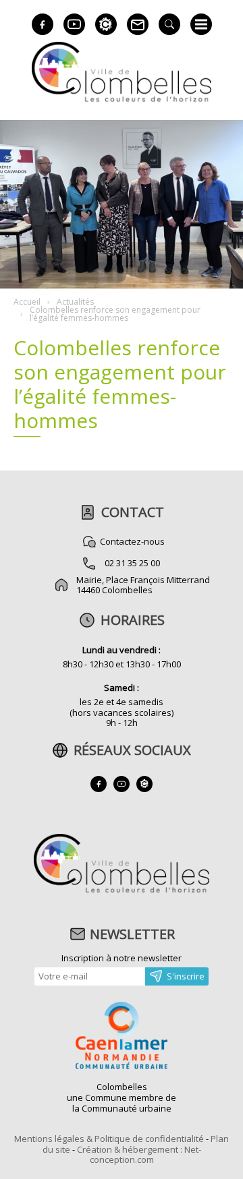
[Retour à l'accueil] (121, 891)
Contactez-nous (132, 541)
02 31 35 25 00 (132, 563)
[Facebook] (42, 24)
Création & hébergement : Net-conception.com (139, 1154)
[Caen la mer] (121, 1037)
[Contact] (137, 24)
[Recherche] (169, 24)
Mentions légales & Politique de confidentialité (109, 1138)
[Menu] (201, 24)
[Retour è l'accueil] (121, 100)
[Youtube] (74, 24)
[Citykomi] (106, 24)
